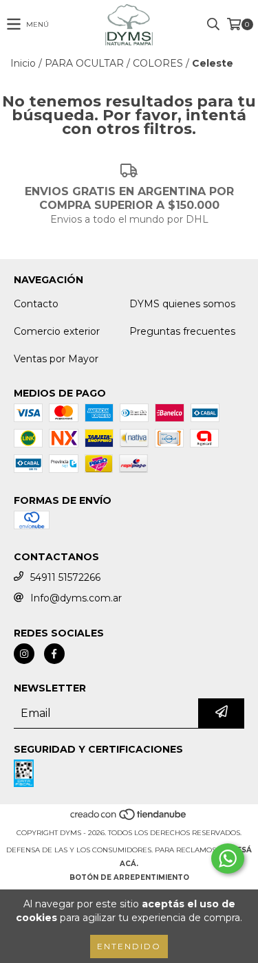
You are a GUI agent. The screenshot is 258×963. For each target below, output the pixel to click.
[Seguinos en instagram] (24, 653)
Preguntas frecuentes (182, 331)
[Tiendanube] (129, 819)
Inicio (23, 63)
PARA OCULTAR (84, 63)
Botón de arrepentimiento (129, 877)
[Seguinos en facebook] (54, 653)
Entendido (129, 946)
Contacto (36, 304)
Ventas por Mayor (56, 359)
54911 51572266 (65, 577)
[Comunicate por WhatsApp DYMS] (227, 858)
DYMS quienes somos (182, 304)
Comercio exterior (57, 331)
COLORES (158, 63)
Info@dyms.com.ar (76, 598)
